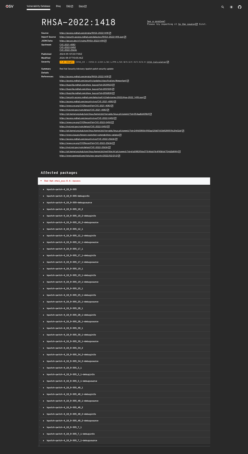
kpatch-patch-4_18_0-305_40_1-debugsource (71, 401)
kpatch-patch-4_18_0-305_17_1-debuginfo (70, 255)
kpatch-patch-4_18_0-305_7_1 (63, 427)
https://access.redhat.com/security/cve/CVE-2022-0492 (87, 118)
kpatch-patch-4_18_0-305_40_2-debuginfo (70, 414)
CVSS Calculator (156, 62)
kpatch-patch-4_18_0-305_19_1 (64, 268)
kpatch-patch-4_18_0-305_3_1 (63, 368)
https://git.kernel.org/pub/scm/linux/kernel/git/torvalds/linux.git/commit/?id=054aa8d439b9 (104, 114)
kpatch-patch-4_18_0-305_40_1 (64, 387)
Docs (81, 6)
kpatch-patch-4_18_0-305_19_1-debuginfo (70, 275)
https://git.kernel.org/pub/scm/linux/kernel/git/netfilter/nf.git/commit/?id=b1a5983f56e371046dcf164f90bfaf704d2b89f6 (119, 151)
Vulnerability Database (38, 6)
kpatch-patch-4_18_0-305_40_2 (64, 407)
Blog (58, 6)
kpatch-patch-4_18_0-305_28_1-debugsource (71, 321)
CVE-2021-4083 (67, 45)
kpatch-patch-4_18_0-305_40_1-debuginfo (70, 394)
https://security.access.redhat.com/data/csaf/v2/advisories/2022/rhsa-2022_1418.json (101, 97)
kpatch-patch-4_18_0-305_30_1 (64, 328)
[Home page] (9, 7)
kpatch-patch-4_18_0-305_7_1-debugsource (71, 440)
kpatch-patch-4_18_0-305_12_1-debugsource (71, 242)
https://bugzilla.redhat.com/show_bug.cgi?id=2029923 (86, 85)
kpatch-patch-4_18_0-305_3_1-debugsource (71, 381)
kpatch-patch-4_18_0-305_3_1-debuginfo (70, 374)
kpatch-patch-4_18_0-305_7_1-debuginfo (70, 434)
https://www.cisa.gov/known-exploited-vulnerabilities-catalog (89, 135)
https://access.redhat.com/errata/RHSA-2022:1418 (84, 33)
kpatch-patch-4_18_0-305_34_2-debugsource (71, 361)
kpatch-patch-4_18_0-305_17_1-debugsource (71, 262)
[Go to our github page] (239, 7)
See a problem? (156, 21)
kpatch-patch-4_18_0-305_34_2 (64, 348)
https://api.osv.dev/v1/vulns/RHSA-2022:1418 (82, 41)
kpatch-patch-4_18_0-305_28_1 (64, 308)
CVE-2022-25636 (68, 50)
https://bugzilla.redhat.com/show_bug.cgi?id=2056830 (86, 93)
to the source (186, 24)
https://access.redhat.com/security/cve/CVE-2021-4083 (86, 101)
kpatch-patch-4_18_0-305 (60, 189)
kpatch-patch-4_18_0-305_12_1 (64, 229)
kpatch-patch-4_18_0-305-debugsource (68, 202)
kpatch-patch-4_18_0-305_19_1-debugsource (71, 282)
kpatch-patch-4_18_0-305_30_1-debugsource (71, 341)
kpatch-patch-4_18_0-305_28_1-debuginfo (70, 315)
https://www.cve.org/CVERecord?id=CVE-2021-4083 (85, 106)
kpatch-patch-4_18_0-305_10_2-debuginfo (70, 216)
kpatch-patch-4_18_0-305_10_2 (64, 209)
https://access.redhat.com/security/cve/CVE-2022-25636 (87, 139)
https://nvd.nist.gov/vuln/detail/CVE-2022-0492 (83, 126)
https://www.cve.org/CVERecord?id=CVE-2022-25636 (86, 143)
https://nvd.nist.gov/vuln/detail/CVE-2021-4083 (83, 110)
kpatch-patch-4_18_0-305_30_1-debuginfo (70, 334)
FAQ (68, 6)
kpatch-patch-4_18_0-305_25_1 (64, 288)
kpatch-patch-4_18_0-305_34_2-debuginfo (70, 354)
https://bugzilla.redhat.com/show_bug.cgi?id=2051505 (86, 89)
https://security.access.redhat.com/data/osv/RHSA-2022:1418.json (91, 37)
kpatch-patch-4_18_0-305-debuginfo (67, 196)
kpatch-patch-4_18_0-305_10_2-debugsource (71, 222)
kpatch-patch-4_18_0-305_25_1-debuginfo (70, 295)
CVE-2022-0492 (68, 47)
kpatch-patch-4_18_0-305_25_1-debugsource (71, 301)
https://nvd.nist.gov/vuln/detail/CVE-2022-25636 (84, 147)
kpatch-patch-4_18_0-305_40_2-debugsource (71, 420)
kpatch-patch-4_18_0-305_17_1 (64, 249)
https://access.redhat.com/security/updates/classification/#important (93, 81)
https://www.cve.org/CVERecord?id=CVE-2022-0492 (85, 122)
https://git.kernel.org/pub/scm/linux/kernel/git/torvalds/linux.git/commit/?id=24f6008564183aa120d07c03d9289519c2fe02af (120, 131)
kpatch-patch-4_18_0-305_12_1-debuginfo (70, 235)
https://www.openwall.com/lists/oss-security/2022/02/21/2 (88, 156)
